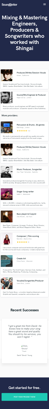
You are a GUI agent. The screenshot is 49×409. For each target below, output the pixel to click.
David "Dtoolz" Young (24, 355)
